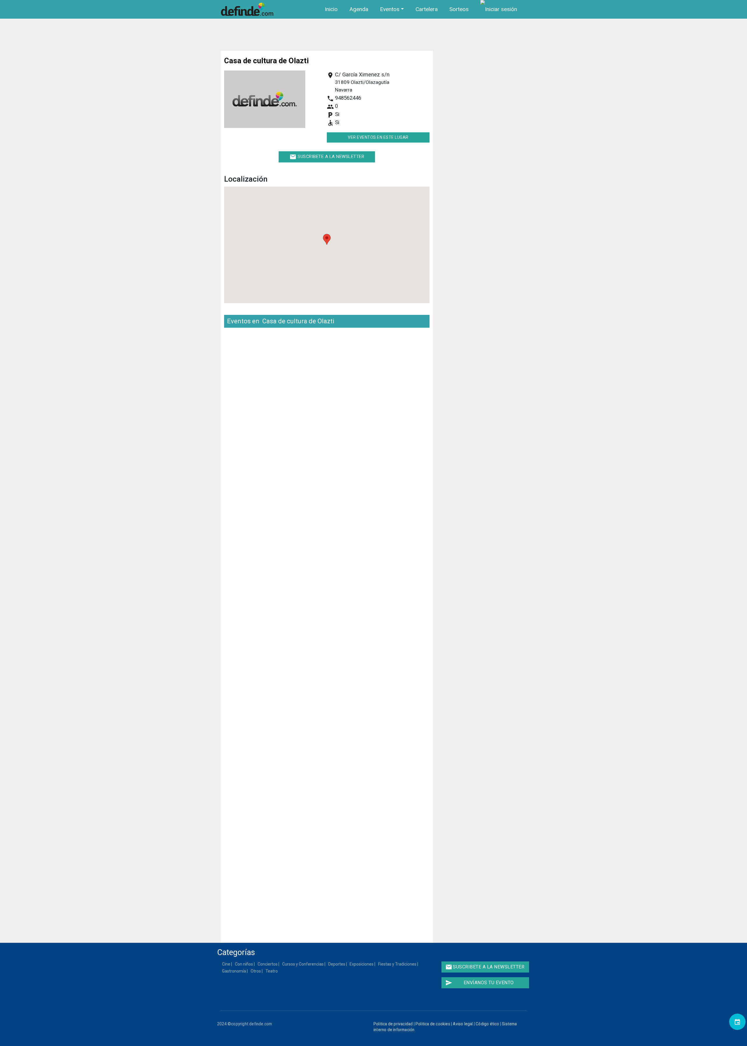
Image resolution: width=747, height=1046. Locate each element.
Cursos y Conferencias (303, 964)
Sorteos (459, 9)
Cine (226, 964)
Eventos (389, 9)
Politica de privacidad (393, 1024)
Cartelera (427, 9)
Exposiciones (362, 964)
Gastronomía (234, 971)
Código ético (487, 1024)
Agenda (358, 9)
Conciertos (267, 964)
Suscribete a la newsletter (326, 156)
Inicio (331, 9)
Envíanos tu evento (479, 982)
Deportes (337, 964)
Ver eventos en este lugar (378, 137)
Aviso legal (463, 1024)
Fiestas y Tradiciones (397, 964)
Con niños (244, 964)
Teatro (272, 971)
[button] (327, 239)
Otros (256, 971)
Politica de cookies (433, 1024)
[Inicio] (248, 9)
